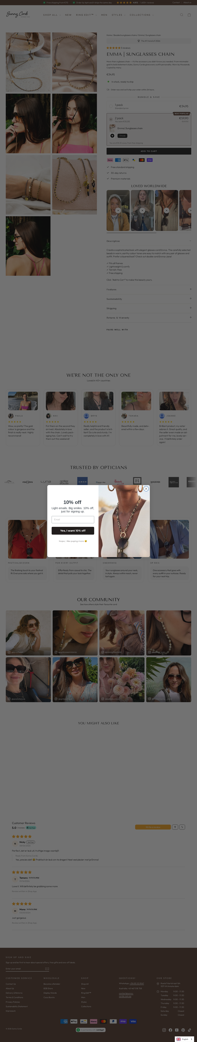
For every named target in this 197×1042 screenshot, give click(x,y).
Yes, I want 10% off (73, 530)
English (185, 1039)
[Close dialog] (146, 488)
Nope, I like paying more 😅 (73, 541)
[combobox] (184, 1039)
